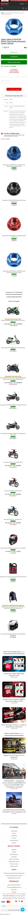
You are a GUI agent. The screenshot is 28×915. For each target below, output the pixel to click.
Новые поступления (14, 292)
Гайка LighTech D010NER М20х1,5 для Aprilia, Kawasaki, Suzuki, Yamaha (14, 201)
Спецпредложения (14, 297)
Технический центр (14, 840)
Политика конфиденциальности (14, 887)
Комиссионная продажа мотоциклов (14, 875)
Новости (14, 833)
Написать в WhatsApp (14, 72)
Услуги (14, 869)
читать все (22, 651)
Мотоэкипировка (14, 854)
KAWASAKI (14, 849)
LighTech (2, 13)
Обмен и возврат (14, 866)
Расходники (14, 856)
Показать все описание (15, 89)
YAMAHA (14, 852)
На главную (14, 827)
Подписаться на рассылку (14, 910)
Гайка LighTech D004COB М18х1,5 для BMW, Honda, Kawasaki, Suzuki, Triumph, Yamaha (14, 272)
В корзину (14, 57)
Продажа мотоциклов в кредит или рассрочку (14, 873)
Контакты (14, 838)
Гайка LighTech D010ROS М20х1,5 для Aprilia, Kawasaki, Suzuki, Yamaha (14, 236)
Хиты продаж (14, 301)
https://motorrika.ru (7, 898)
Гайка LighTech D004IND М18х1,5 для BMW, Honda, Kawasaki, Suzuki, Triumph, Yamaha (14, 165)
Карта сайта (14, 889)
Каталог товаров (14, 846)
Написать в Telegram (14, 70)
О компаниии (14, 835)
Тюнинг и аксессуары (14, 859)
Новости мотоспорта (11, 733)
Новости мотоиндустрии (11, 651)
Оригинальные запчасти (14, 861)
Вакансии (14, 842)
